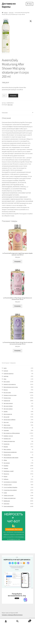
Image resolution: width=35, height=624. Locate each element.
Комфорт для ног (8, 436)
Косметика (6, 444)
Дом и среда (7, 425)
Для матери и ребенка (9, 419)
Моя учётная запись (6, 621)
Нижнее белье (7, 455)
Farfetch (6, 371)
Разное (5, 476)
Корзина (27, 620)
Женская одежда (8, 427)
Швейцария (7, 501)
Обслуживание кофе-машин (11, 457)
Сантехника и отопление (10, 482)
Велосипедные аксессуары (11, 387)
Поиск (17, 621)
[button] (30, 21)
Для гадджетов (8, 414)
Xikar (5, 379)
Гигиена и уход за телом (10, 395)
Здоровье (6, 430)
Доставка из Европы (9, 5)
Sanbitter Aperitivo (8, 373)
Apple (5, 368)
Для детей (6, 417)
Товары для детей (8, 495)
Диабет (6, 411)
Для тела (11, 12)
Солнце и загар (8, 484)
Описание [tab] (5, 112)
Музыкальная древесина (10, 452)
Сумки (5, 492)
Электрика (6, 503)
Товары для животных (10, 498)
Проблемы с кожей (8, 471)
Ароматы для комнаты (10, 384)
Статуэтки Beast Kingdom (10, 487)
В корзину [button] (18, 261)
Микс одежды (7, 449)
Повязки (6, 468)
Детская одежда (8, 408)
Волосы (6, 390)
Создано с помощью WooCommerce (12, 615)
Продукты (6, 474)
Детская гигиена (8, 406)
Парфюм (6, 465)
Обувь (5, 460)
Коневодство (7, 438)
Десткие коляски (8, 403)
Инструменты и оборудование (12, 433)
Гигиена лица (7, 398)
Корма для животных (9, 441)
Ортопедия (7, 463)
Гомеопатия (7, 400)
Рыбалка (6, 479)
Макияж (6, 446)
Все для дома (7, 392)
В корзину (13, 95)
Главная (6, 12)
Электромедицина (8, 506)
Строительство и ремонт (10, 490)
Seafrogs (6, 376)
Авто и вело (7, 381)
